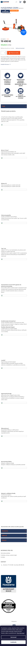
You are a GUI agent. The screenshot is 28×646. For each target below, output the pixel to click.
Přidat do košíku (15, 52)
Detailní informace (5, 64)
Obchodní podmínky (5, 553)
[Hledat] (16, 2)
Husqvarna (14, 621)
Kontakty (3, 557)
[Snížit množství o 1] (6, 54)
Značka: (6, 13)
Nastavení (13, 637)
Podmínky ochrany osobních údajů (9, 555)
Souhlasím (13, 642)
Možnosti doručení (20, 48)
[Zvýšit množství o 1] (6, 52)
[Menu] (24, 2)
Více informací (20, 633)
